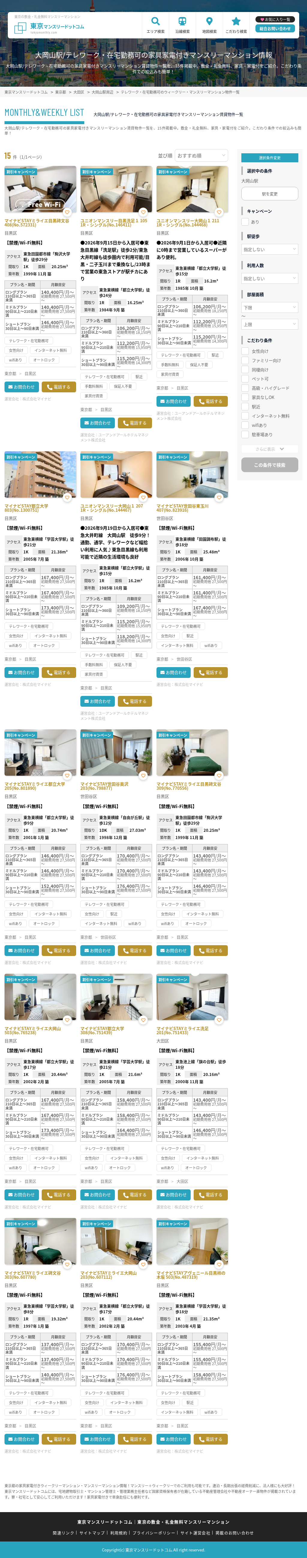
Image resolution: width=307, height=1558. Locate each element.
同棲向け (260, 370)
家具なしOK (263, 397)
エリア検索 (156, 31)
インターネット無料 (271, 416)
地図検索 (209, 31)
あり (255, 222)
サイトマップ (92, 1533)
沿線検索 (182, 31)
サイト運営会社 (195, 1533)
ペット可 (260, 379)
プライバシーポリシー (154, 1533)
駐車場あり (262, 434)
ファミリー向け (266, 360)
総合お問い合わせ (275, 28)
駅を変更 (270, 193)
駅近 (256, 406)
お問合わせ (24, 387)
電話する (62, 387)
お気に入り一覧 (277, 19)
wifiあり (259, 425)
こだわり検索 (236, 31)
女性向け (260, 351)
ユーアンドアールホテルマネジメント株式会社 (114, 437)
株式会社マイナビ (36, 398)
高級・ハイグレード (271, 388)
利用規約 (118, 1533)
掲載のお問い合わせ (235, 1533)
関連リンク (63, 1533)
